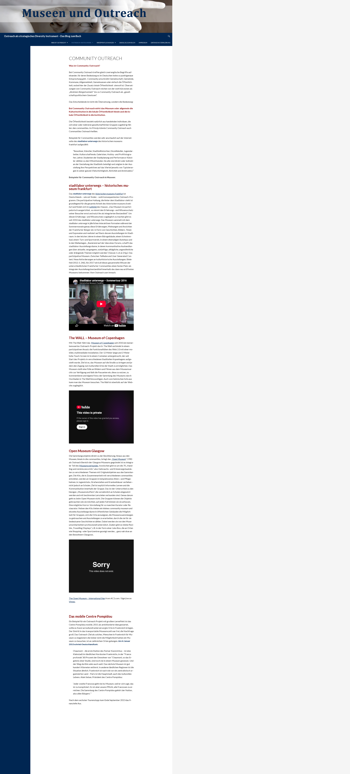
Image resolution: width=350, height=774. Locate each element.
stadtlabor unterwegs (88, 141)
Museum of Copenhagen (102, 342)
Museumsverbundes (88, 465)
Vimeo (72, 601)
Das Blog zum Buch (127, 43)
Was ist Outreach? (58, 43)
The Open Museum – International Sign (87, 598)
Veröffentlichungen (105, 43)
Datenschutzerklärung (160, 43)
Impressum (143, 43)
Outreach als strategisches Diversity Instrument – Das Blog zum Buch (42, 36)
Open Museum (119, 459)
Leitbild (93, 206)
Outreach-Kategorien (81, 43)
